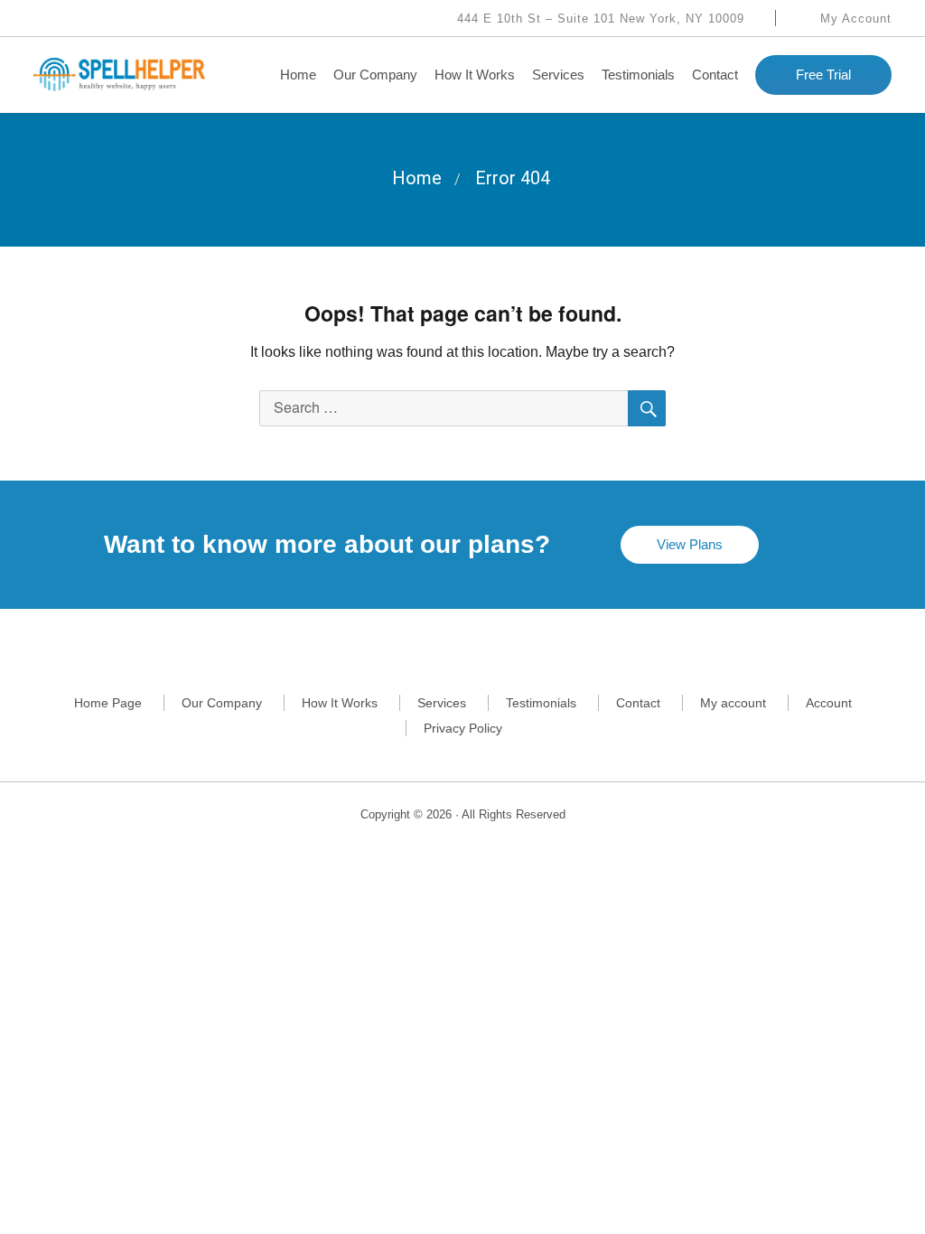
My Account (854, 18)
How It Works (474, 74)
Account (829, 703)
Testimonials (638, 74)
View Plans (690, 544)
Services (558, 74)
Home (298, 74)
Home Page (108, 703)
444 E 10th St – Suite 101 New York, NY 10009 (598, 18)
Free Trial (823, 74)
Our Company (375, 74)
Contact (715, 74)
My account (733, 703)
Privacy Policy (463, 728)
